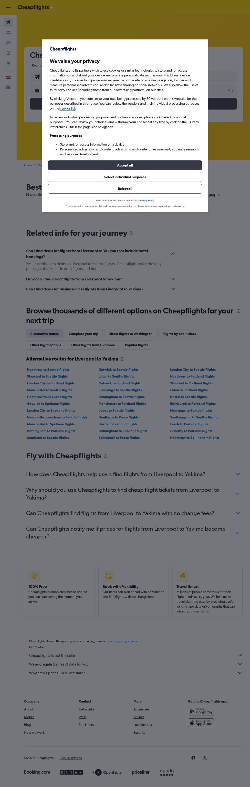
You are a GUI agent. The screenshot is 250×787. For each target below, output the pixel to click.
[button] (125, 165)
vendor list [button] (67, 108)
